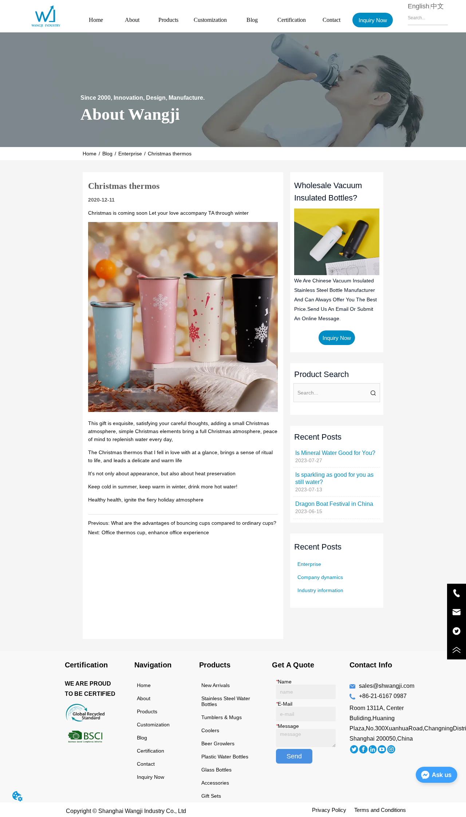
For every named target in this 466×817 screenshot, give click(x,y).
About (132, 20)
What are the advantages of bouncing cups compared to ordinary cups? (193, 523)
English (418, 6)
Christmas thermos (169, 153)
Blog (252, 20)
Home (96, 20)
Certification (291, 20)
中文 (437, 6)
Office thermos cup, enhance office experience (155, 532)
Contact (331, 20)
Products (168, 20)
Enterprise (130, 153)
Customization (210, 20)
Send (294, 756)
